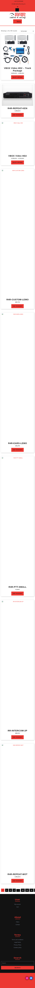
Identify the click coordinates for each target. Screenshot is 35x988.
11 (27, 890)
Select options (18, 77)
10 (22, 890)
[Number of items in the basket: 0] (17, 6)
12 (31, 890)
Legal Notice (17, 942)
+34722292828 (18, 1)
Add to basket (17, 114)
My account (17, 904)
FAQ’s (17, 922)
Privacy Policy (17, 945)
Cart (17, 907)
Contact (18, 924)
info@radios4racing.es (18, 4)
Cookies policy (17, 947)
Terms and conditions (17, 939)
